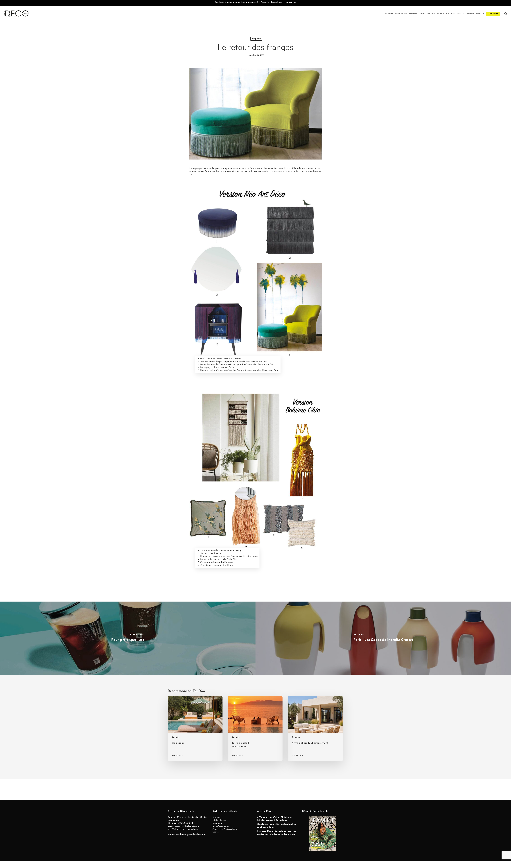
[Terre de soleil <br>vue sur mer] (255, 728)
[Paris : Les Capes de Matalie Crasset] (383, 638)
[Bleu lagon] (195, 728)
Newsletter (290, 2)
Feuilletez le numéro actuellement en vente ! (236, 2)
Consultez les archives (271, 2)
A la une (217, 817)
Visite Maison (219, 820)
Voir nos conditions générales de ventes (187, 835)
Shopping (256, 39)
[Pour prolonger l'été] (128, 638)
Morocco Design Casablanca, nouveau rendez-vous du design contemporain (276, 832)
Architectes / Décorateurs (225, 829)
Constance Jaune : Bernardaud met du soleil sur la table (276, 825)
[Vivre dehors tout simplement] (315, 728)
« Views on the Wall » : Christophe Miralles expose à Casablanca (274, 818)
